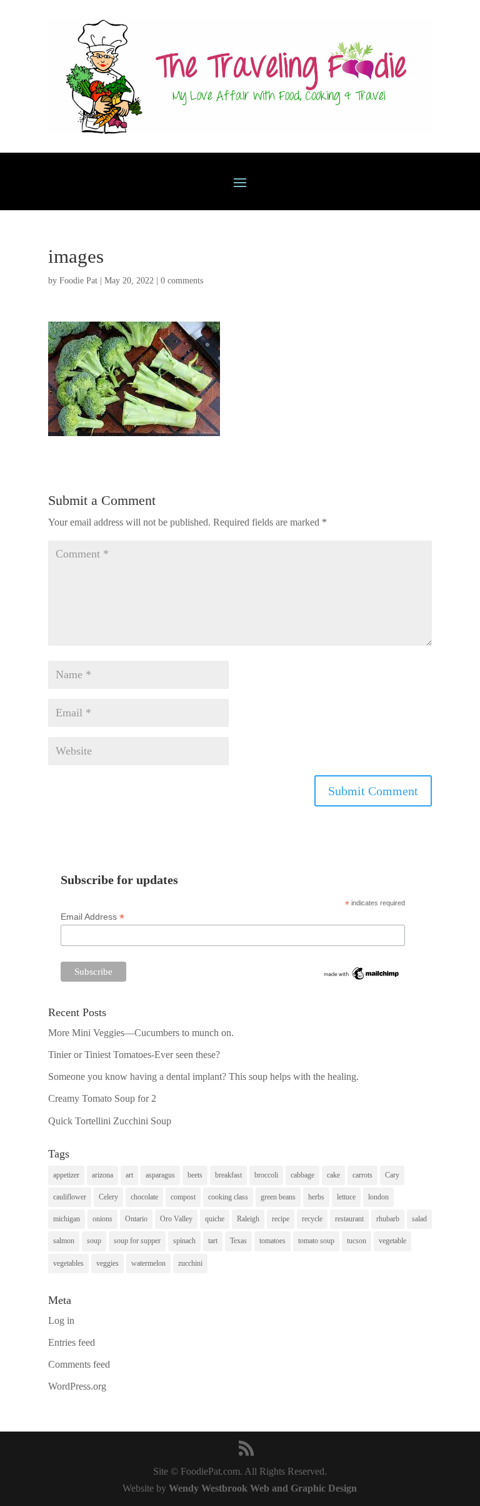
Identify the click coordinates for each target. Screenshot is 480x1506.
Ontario (136, 1218)
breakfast (228, 1175)
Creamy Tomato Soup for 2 (102, 1098)
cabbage (302, 1175)
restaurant (349, 1218)
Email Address (92, 917)
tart (213, 1240)
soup (94, 1240)
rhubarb (387, 1218)
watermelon (148, 1263)
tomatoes (272, 1240)
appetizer (66, 1175)
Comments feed (79, 1364)
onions (102, 1218)
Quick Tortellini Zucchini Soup (109, 1121)
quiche (214, 1218)
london (378, 1197)
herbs (316, 1197)
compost (183, 1197)
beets (195, 1175)
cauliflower (69, 1197)
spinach (184, 1240)
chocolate (144, 1197)
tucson (356, 1240)
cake (333, 1175)
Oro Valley (176, 1218)
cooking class (228, 1197)
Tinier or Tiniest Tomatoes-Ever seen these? (134, 1054)
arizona (102, 1175)
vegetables (68, 1263)
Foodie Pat (78, 280)
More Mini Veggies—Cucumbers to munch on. (141, 1032)
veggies (107, 1263)
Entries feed (71, 1342)
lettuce (346, 1197)
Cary (392, 1175)
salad (419, 1218)
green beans (278, 1197)
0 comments (182, 280)
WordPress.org (77, 1386)
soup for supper (137, 1240)
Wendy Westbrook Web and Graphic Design (263, 1488)
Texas (238, 1240)
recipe (280, 1218)
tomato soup (316, 1240)
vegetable (392, 1240)
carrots (362, 1175)
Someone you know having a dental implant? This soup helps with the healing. (203, 1076)
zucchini (190, 1263)
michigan (66, 1218)
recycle (312, 1218)
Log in (61, 1320)
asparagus (160, 1175)
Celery (108, 1197)
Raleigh (248, 1218)
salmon (63, 1240)
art (129, 1175)
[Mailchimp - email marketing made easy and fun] (362, 979)
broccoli (266, 1175)
